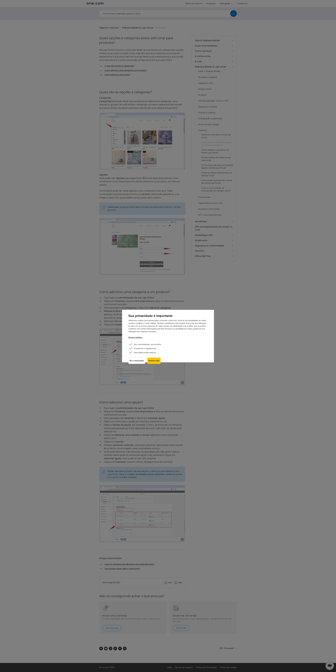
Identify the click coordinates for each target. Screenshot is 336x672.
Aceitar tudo (153, 361)
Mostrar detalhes (135, 337)
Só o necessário (137, 361)
